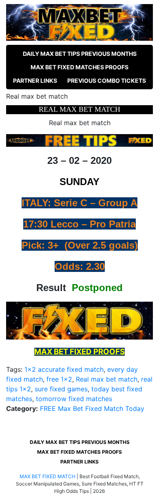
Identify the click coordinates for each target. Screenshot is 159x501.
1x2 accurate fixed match (64, 369)
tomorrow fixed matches (74, 399)
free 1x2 (59, 379)
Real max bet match (106, 379)
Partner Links (35, 80)
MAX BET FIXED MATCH (47, 476)
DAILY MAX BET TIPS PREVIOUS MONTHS (80, 53)
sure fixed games (61, 389)
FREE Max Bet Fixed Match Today (92, 408)
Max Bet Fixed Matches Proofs (79, 67)
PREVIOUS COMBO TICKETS (106, 80)
